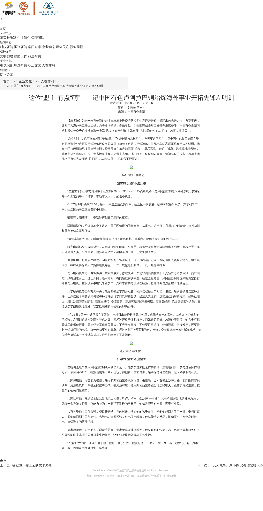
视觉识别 (6, 65)
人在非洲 (48, 65)
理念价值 (20, 65)
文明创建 (6, 56)
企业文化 (25, 81)
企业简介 (23, 37)
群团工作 (20, 56)
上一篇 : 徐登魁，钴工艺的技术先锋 (26, 465)
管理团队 (37, 37)
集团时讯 (34, 46)
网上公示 (6, 74)
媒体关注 (62, 46)
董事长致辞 (8, 37)
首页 (6, 81)
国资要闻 (20, 46)
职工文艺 (34, 65)
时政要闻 (6, 46)
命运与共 (34, 56)
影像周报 (76, 46)
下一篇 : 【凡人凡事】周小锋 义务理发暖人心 (230, 465)
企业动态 (48, 46)
